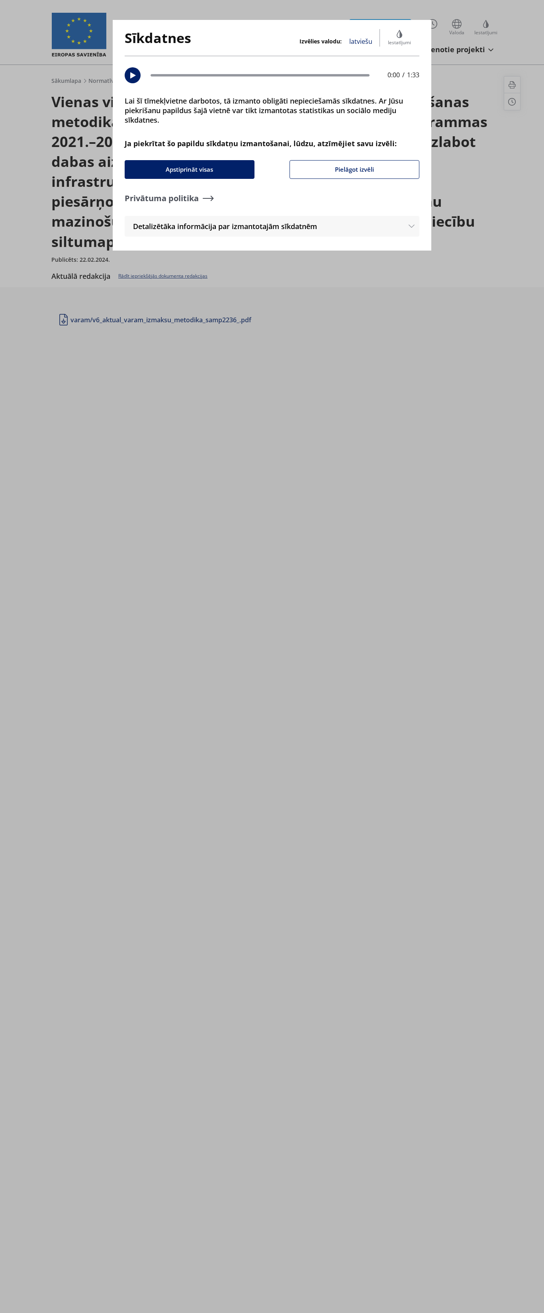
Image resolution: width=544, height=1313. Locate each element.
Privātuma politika (162, 198)
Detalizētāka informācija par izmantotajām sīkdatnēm (225, 226)
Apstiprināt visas (189, 169)
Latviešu (360, 41)
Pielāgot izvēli (354, 169)
